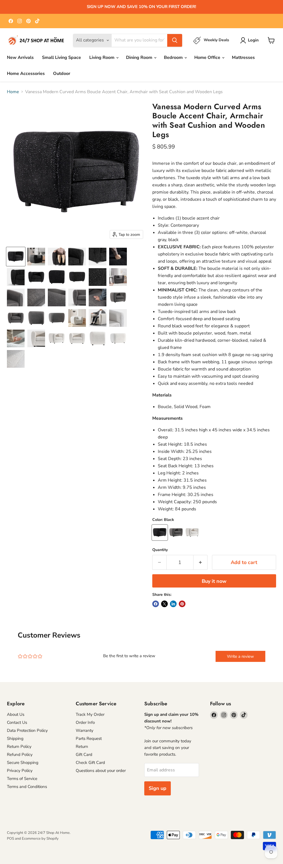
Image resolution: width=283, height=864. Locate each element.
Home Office (207, 57)
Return (82, 746)
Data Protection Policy (27, 730)
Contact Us (17, 722)
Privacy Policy (20, 770)
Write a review (240, 656)
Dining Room (139, 57)
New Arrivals (20, 57)
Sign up (157, 788)
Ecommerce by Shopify (40, 838)
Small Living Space (61, 57)
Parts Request (89, 738)
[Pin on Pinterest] (182, 604)
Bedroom (174, 57)
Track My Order (90, 714)
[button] (15, 256)
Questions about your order (101, 770)
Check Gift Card (90, 762)
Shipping (15, 738)
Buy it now (214, 581)
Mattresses (243, 57)
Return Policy (19, 746)
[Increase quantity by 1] (200, 562)
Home (13, 91)
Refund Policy (20, 754)
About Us (15, 714)
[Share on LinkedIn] (173, 604)
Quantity (160, 550)
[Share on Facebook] (155, 604)
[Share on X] (164, 604)
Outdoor (61, 74)
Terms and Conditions (27, 786)
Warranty (84, 730)
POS (10, 838)
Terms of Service (22, 778)
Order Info (85, 722)
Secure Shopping (22, 762)
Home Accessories (26, 74)
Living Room (102, 57)
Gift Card (84, 754)
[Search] (174, 40)
